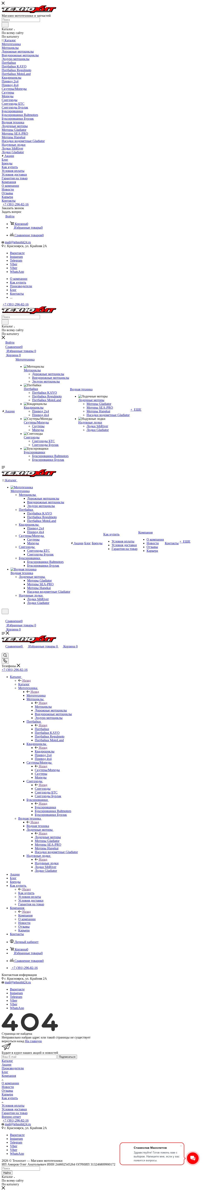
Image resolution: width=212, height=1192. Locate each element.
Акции (6, 1064)
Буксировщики (45, 807)
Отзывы (7, 1090)
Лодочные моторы (48, 837)
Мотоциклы (43, 706)
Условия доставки (14, 1109)
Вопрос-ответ (11, 1116)
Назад (26, 680)
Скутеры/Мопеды (47, 770)
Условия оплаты (13, 1105)
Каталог (24, 684)
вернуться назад (13, 1041)
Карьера (7, 1094)
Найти (7, 1172)
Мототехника (36, 695)
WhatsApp (17, 271)
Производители (13, 1068)
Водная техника (37, 826)
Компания (25, 915)
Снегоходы (43, 788)
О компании (10, 1083)
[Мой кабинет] (3, 616)
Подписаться (67, 1056)
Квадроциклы (44, 751)
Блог (5, 1072)
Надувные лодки (47, 863)
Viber (13, 264)
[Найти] (5, 24)
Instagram (16, 256)
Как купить (26, 893)
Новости (8, 1087)
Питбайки (42, 729)
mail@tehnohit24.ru (18, 242)
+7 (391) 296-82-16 (16, 204)
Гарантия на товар (15, 1113)
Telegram (16, 260)
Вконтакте (17, 253)
